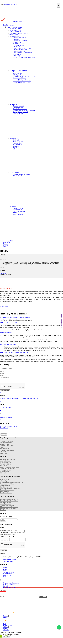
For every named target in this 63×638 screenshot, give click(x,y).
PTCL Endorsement (19, 51)
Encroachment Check (19, 78)
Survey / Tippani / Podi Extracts (22, 48)
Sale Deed (3, 510)
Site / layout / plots (18, 75)
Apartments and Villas (19, 72)
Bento (5, 617)
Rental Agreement (18, 106)
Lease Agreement (18, 107)
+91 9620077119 (8, 561)
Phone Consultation (15, 28)
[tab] (31, 317)
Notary (15, 212)
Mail (4, 624)
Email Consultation (15, 31)
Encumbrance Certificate (20, 40)
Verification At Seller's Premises (10, 488)
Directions (6, 628)
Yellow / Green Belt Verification (22, 81)
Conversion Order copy (20, 49)
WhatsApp (6, 630)
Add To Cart (3, 273)
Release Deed (17, 144)
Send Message (5, 390)
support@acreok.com (10, 4)
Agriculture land (17, 73)
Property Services (8, 25)
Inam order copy (17, 42)
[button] (4, 306)
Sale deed (16, 146)
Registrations (14, 138)
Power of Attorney (18, 141)
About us (5, 567)
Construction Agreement (20, 109)
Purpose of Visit (4, 541)
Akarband (16, 39)
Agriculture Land (5, 485)
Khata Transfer (17, 175)
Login (6, 245)
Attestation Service (6, 442)
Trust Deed (3, 453)
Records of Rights (18, 45)
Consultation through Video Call (19, 33)
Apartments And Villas (7, 484)
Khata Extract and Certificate (21, 174)
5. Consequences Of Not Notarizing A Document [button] (14, 352)
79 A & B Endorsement (19, 37)
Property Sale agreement (20, 112)
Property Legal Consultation (15, 27)
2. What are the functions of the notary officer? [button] (13, 323)
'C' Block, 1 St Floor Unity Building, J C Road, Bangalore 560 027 (19, 398)
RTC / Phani (16, 46)
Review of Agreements (19, 79)
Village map (16, 55)
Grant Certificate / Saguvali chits (22, 52)
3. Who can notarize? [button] (6, 332)
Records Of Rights (5, 464)
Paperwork (13, 206)
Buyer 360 (6, 24)
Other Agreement (18, 113)
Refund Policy (7, 575)
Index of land (17, 54)
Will (14, 149)
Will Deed (3, 473)
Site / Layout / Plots (6, 487)
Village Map (3, 481)
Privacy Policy (7, 573)
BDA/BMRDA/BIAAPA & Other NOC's (24, 57)
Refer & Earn (7, 242)
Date (1, 536)
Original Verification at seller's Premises (24, 76)
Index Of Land (4, 479)
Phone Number (7, 625)
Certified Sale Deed (6, 493)
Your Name (3, 530)
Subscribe (4, 434)
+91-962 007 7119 (5, 408)
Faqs (4, 576)
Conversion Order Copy (7, 468)
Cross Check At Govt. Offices (21, 82)
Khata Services (14, 172)
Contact (5, 244)
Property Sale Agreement (8, 508)
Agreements (13, 104)
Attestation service (18, 208)
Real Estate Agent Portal (10, 587)
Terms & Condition (8, 572)
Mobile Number (4, 532)
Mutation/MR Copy (18, 43)
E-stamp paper (17, 209)
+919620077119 (17, 21)
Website (5, 627)
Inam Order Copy (5, 461)
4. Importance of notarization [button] (8, 344)
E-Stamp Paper (4, 444)
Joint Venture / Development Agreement (24, 110)
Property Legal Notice (19, 211)
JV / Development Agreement (9, 507)
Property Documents (12, 34)
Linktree (5, 616)
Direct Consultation (15, 30)
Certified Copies (14, 36)
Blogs (5, 569)
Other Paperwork (18, 214)
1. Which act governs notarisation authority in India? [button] (15, 317)
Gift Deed (16, 140)
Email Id (2, 534)
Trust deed (16, 147)
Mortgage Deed (17, 143)
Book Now (4, 550)
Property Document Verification (19, 70)
